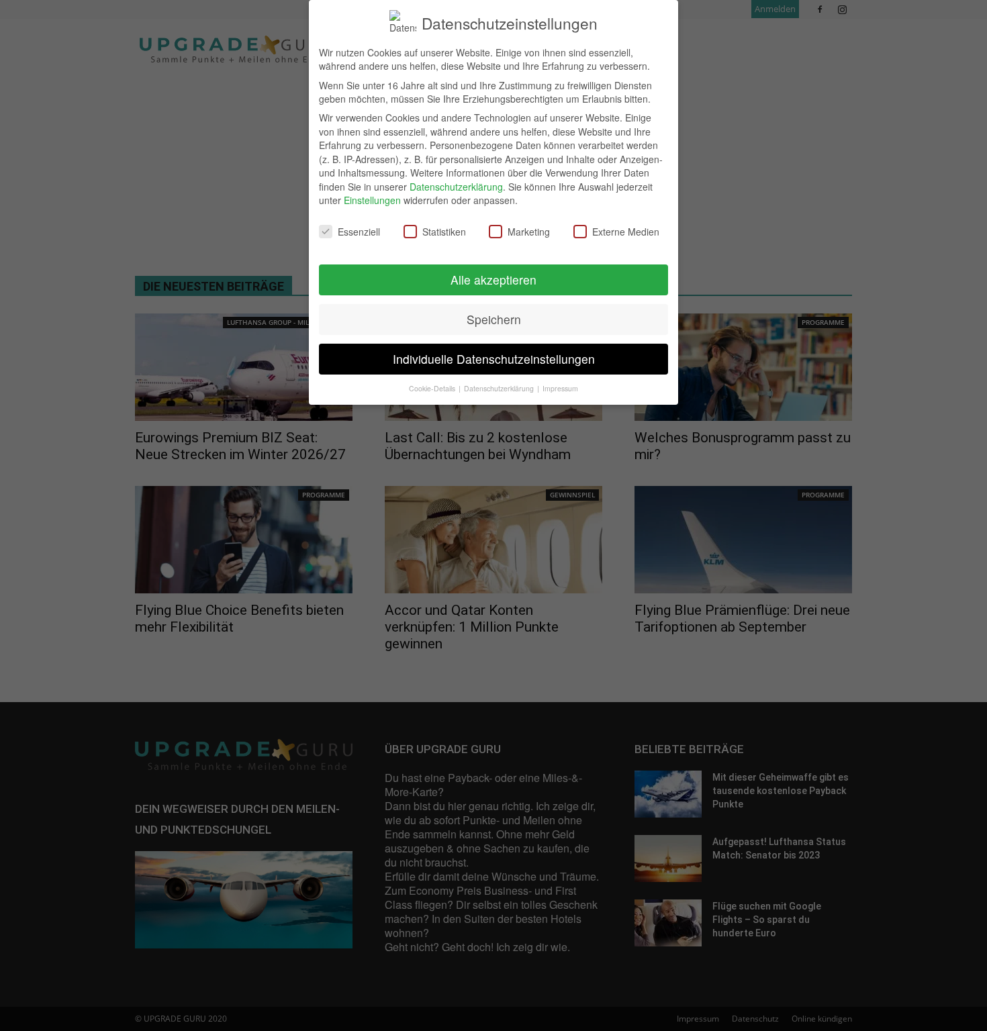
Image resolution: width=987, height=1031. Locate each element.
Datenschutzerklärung (456, 186)
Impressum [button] (560, 388)
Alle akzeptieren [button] (493, 279)
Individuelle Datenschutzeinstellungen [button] (494, 358)
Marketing (529, 231)
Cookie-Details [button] (433, 388)
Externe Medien (625, 231)
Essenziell (359, 231)
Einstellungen (372, 200)
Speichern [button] (494, 319)
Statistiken (444, 231)
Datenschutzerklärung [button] (500, 388)
